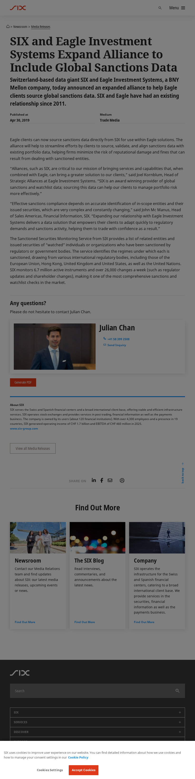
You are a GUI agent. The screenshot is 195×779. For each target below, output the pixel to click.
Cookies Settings (50, 770)
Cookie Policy (78, 757)
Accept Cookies (84, 770)
